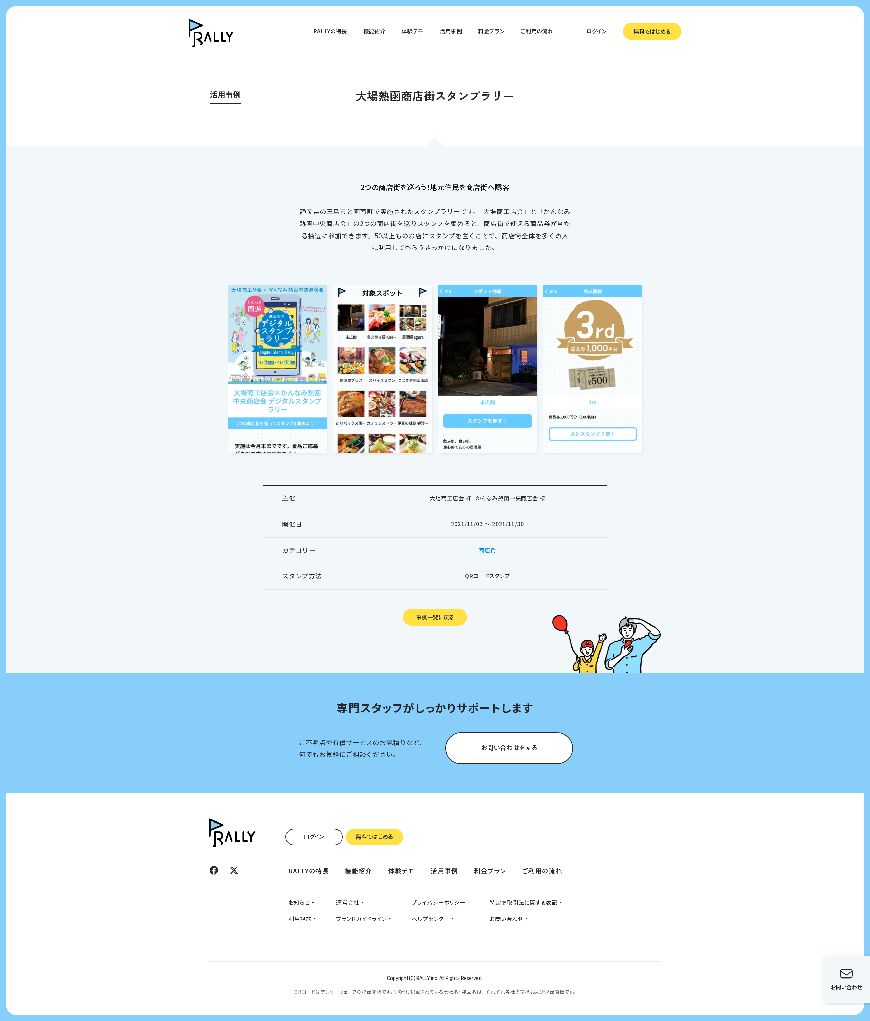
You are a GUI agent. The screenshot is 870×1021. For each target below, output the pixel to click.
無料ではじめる (652, 31)
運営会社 (347, 902)
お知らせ (299, 902)
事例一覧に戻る (435, 617)
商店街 (487, 550)
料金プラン (491, 31)
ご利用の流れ (537, 31)
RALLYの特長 (330, 31)
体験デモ (412, 31)
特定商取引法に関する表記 (523, 902)
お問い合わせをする (509, 747)
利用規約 (300, 919)
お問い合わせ (506, 919)
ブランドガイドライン (361, 919)
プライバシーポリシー (438, 902)
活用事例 (451, 31)
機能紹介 (374, 31)
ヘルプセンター (431, 919)
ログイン (596, 31)
